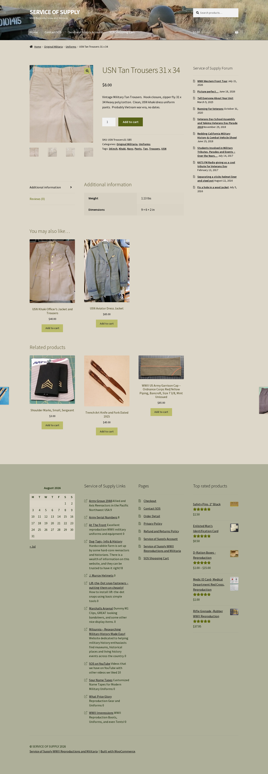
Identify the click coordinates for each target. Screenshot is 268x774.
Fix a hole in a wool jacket (213, 187)
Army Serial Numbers (103, 517)
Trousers (154, 148)
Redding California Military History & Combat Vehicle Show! (217, 135)
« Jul (33, 546)
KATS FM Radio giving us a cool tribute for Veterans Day (216, 164)
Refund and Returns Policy (161, 531)
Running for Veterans (210, 108)
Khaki (122, 148)
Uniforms (71, 46)
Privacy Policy (153, 523)
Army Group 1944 (100, 501)
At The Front (97, 525)
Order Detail (152, 516)
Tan (145, 148)
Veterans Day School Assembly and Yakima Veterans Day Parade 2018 (217, 123)
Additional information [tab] (45, 187)
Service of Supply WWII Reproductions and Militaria (64, 751)
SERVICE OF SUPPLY (55, 12)
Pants (138, 148)
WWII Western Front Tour (212, 81)
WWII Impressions (101, 713)
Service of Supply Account (85, 32)
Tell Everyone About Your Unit (215, 98)
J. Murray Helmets (101, 575)
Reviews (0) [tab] (37, 199)
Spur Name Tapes (100, 680)
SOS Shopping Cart (122, 32)
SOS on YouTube (99, 663)
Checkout (150, 501)
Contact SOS (53, 32)
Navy (130, 148)
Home (34, 32)
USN (163, 148)
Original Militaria (53, 46)
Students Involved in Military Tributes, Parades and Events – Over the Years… (216, 151)
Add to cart (131, 122)
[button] (87, 71)
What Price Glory (100, 696)
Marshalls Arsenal (101, 608)
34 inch (113, 148)
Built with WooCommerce (117, 751)
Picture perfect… (208, 91)
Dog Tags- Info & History (105, 541)
